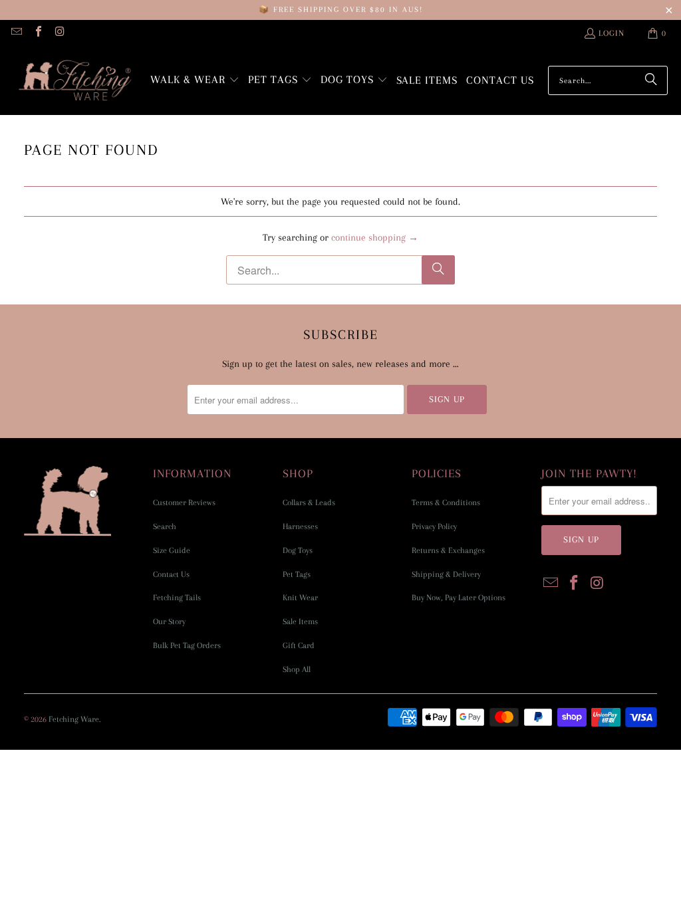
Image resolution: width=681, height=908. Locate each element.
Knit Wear (300, 597)
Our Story (169, 621)
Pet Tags (297, 574)
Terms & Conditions (446, 502)
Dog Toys (298, 550)
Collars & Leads (309, 502)
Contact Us (171, 574)
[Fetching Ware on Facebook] (37, 33)
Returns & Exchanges (448, 550)
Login (611, 33)
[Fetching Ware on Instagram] (59, 33)
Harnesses (300, 526)
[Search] (651, 80)
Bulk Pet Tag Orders (187, 645)
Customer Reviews (184, 502)
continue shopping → (374, 237)
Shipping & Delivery (446, 574)
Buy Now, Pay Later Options (458, 597)
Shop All (297, 669)
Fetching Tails (177, 597)
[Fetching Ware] (74, 80)
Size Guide (171, 550)
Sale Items (300, 621)
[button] (194, 81)
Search (164, 526)
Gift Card (299, 645)
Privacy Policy (434, 526)
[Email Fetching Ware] (16, 33)
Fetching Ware (74, 719)
